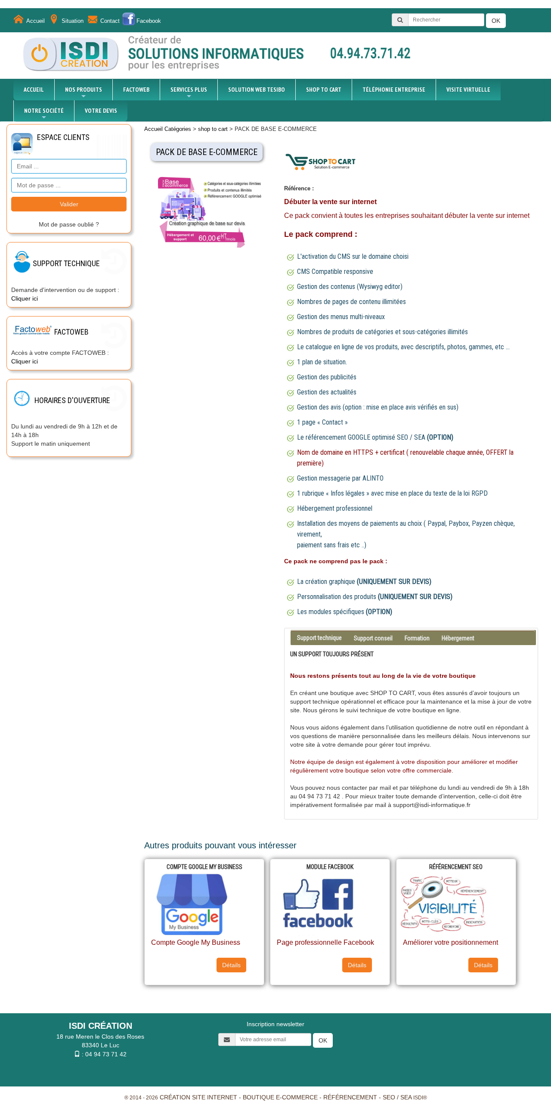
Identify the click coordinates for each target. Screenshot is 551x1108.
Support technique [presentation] (319, 637)
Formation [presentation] (417, 638)
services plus (188, 89)
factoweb (136, 89)
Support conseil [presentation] (373, 638)
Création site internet (198, 1097)
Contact (110, 21)
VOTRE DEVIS (101, 111)
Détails (231, 965)
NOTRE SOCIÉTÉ (44, 111)
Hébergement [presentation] (458, 638)
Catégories (177, 129)
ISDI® (420, 1098)
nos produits (83, 89)
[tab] (413, 630)
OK (496, 20)
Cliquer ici (24, 298)
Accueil (35, 21)
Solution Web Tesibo (256, 89)
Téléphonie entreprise (393, 89)
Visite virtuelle (468, 89)
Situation (73, 21)
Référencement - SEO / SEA (367, 1097)
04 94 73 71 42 (106, 1054)
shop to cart (323, 89)
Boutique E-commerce (280, 1097)
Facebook (148, 21)
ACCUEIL (34, 89)
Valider (69, 204)
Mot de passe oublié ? (69, 224)
